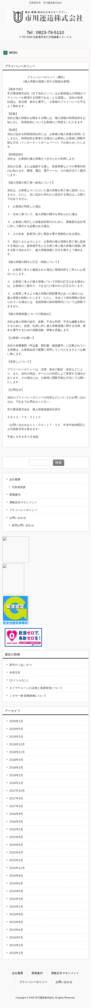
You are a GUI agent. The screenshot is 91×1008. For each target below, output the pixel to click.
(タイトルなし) (18, 680)
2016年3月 (16, 821)
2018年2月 (16, 775)
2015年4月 (16, 852)
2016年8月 (16, 814)
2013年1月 (16, 953)
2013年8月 (16, 922)
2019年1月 (16, 736)
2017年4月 (16, 798)
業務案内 (15, 494)
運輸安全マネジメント (23, 502)
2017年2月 (16, 806)
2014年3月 (16, 899)
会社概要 (15, 479)
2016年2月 (16, 829)
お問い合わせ (17, 517)
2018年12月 (17, 744)
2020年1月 (16, 721)
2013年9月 (16, 914)
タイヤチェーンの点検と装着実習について (36, 688)
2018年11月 (17, 752)
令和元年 (15, 672)
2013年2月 (16, 945)
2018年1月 (16, 783)
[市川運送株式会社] (45, 21)
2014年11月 (17, 868)
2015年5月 (16, 844)
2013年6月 (16, 929)
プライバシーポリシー (23, 510)
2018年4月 (16, 760)
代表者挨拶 (19, 487)
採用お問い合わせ (23, 525)
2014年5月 (16, 891)
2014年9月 (16, 875)
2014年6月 (16, 883)
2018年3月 (16, 767)
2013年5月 (16, 937)
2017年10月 (17, 790)
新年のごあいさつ (20, 664)
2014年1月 (16, 906)
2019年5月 (16, 729)
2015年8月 (16, 837)
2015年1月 (16, 860)
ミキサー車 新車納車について (27, 695)
